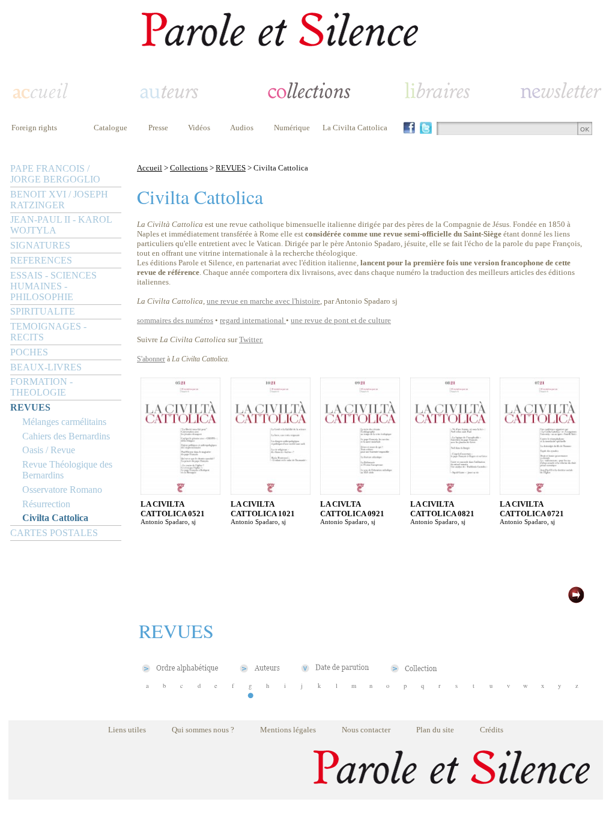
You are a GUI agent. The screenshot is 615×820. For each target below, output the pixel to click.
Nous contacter (366, 729)
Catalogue (110, 127)
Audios (241, 127)
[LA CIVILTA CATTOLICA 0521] (180, 491)
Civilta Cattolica (55, 518)
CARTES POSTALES (54, 533)
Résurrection (46, 504)
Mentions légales (288, 729)
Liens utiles (127, 729)
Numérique (292, 127)
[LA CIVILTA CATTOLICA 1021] (271, 491)
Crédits (491, 729)
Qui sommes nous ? (203, 729)
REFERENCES (41, 260)
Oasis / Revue (48, 450)
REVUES (30, 407)
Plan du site (435, 729)
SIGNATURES (40, 245)
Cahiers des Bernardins (66, 436)
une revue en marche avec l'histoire (263, 301)
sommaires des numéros (175, 320)
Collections (189, 167)
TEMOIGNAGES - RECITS (48, 331)
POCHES (29, 352)
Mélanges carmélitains (64, 422)
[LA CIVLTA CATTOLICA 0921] (360, 491)
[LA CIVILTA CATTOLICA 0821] (450, 491)
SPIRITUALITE (42, 311)
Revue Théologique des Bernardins (67, 469)
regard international (252, 320)
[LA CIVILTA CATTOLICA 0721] (540, 491)
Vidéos (199, 127)
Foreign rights (34, 127)
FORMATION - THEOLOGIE (41, 386)
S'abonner (151, 359)
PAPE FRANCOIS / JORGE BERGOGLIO (55, 173)
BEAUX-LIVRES (46, 367)
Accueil (149, 167)
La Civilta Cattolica (355, 127)
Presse (158, 127)
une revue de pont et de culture (341, 320)
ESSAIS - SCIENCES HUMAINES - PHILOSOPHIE (53, 286)
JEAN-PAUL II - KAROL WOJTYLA (61, 224)
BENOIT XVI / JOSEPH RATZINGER (59, 199)
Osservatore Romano (62, 489)
